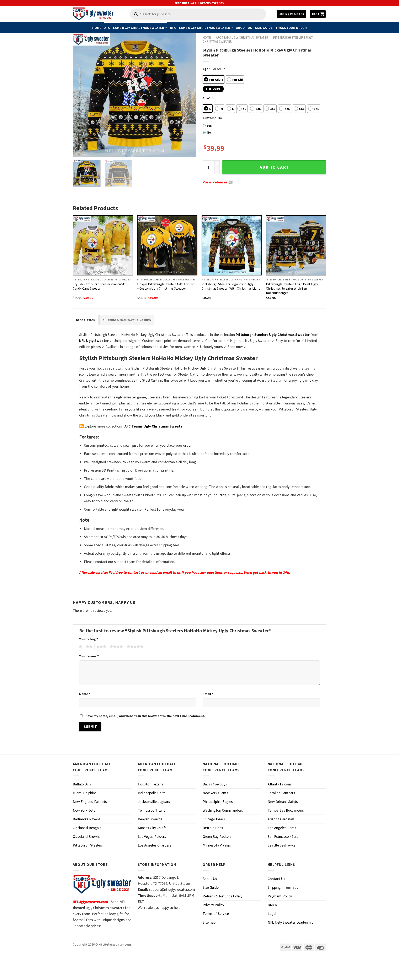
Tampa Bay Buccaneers (286, 810)
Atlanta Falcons (280, 784)
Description (85, 320)
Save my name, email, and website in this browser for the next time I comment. (145, 716)
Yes (209, 125)
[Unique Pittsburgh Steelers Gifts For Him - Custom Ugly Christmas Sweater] (167, 245)
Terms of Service (216, 913)
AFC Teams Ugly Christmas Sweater (134, 28)
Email (208, 694)
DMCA (272, 904)
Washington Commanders (223, 810)
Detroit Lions (213, 827)
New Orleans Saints (283, 801)
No (209, 132)
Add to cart (274, 167)
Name (84, 694)
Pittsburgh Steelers (88, 845)
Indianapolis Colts (151, 792)
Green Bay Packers (217, 836)
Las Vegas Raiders (152, 836)
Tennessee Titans (151, 810)
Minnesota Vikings (217, 845)
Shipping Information (284, 887)
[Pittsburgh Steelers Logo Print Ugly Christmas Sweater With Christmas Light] (231, 245)
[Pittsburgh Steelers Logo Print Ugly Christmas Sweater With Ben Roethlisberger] (296, 245)
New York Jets (84, 810)
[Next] (188, 95)
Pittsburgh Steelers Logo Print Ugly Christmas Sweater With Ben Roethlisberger (292, 288)
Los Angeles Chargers (154, 845)
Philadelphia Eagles (218, 801)
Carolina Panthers (281, 792)
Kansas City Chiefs (152, 827)
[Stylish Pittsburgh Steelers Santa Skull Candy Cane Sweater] (103, 245)
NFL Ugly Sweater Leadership (290, 922)
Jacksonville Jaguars (154, 801)
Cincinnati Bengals (87, 827)
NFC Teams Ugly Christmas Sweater (200, 28)
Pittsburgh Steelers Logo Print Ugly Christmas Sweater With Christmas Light (231, 286)
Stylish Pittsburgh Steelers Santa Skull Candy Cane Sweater (100, 286)
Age (206, 69)
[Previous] (80, 95)
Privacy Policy (213, 904)
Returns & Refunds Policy (222, 896)
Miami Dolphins (84, 792)
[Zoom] (78, 151)
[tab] (86, 320)
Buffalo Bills (82, 784)
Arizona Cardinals (281, 819)
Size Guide (264, 28)
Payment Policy (280, 896)
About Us (244, 28)
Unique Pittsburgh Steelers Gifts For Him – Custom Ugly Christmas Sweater (166, 286)
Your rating (88, 639)
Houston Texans (150, 784)
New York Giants (215, 792)
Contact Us (276, 878)
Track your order (291, 28)
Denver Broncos (150, 819)
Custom (209, 118)
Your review (89, 656)
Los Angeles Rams (282, 827)
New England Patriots (90, 801)
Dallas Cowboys (215, 784)
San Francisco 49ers (283, 836)
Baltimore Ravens (86, 819)
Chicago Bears (214, 819)
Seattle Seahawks (281, 845)
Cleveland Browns (86, 836)
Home (96, 28)
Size (206, 98)
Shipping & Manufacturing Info (127, 320)
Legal (272, 913)
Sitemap (209, 922)
